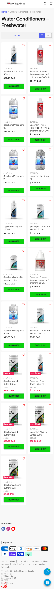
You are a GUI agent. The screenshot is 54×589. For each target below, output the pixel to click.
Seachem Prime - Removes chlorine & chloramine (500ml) (40, 74)
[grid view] (42, 35)
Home (4, 12)
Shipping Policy (39, 564)
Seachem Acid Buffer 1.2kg (10, 433)
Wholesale (5, 567)
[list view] (48, 35)
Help (14, 564)
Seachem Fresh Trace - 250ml (37, 382)
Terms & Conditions (39, 561)
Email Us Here (7, 583)
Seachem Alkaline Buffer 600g (38, 433)
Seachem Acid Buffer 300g (10, 382)
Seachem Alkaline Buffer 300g (12, 486)
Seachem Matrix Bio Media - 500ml (40, 332)
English (6, 542)
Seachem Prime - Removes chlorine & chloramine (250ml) (40, 128)
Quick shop (13, 86)
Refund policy (24, 564)
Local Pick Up (23, 561)
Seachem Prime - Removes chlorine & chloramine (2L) (40, 280)
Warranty (5, 564)
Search (4, 561)
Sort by (16, 35)
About (12, 561)
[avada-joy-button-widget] (47, 582)
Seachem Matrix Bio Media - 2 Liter (40, 228)
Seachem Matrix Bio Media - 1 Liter (13, 278)
